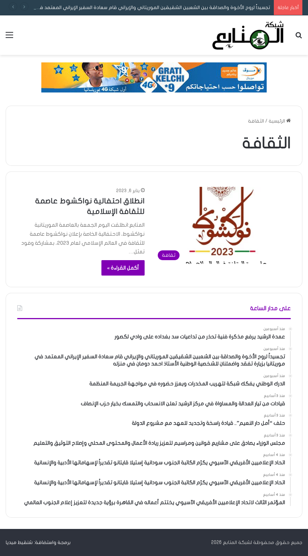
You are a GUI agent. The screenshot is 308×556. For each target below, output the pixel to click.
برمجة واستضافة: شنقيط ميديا (38, 542)
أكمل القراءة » (123, 268)
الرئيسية (277, 121)
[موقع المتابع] (248, 35)
